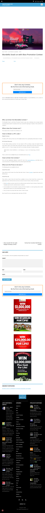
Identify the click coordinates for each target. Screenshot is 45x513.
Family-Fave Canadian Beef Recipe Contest (34, 243)
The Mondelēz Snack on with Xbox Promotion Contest (22, 58)
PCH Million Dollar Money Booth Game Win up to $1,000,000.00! (35, 422)
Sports (17, 476)
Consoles (31, 172)
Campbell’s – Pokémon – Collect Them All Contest (8, 425)
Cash (17, 412)
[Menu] (2, 1)
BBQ (17, 408)
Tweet (3, 61)
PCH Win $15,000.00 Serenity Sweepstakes (34, 481)
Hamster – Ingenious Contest (8, 456)
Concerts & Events (19, 419)
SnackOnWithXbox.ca (7, 58)
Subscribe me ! (22, 92)
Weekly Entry (18, 496)
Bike (17, 410)
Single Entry (18, 473)
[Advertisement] (22, 16)
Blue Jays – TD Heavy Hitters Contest (9, 470)
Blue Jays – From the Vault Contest (9, 483)
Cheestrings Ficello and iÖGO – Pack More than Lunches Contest (7, 441)
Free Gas (18, 433)
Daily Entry (4, 51)
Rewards (18, 469)
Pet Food (18, 467)
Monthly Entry (18, 455)
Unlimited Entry (19, 492)
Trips (20, 51)
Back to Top (22, 397)
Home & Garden (19, 444)
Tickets (17, 480)
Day (29, 154)
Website (3, 274)
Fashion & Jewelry (19, 428)
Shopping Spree (19, 471)
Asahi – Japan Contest (9, 408)
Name (3, 269)
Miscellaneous (19, 453)
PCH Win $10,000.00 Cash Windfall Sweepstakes (36, 435)
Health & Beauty (19, 439)
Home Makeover (19, 446)
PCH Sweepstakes (19, 464)
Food (17, 430)
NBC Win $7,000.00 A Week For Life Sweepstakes (35, 408)
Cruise (17, 421)
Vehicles (17, 494)
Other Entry (18, 460)
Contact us (22, 504)
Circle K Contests (19, 415)
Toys (17, 485)
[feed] (40, 1)
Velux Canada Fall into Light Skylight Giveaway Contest (9, 243)
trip (7, 183)
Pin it (15, 61)
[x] (38, 1)
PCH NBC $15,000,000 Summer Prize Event (35, 450)
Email (24, 269)
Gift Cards (18, 437)
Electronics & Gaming (13, 51)
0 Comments (36, 58)
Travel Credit (18, 487)
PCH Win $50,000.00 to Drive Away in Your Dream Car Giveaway (35, 468)
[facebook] (36, 1)
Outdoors (18, 462)
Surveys (17, 478)
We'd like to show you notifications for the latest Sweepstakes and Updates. (16, 388)
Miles (17, 451)
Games (17, 435)
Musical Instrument (19, 458)
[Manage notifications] (3, 510)
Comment (4, 258)
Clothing (17, 417)
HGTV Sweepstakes (20, 442)
